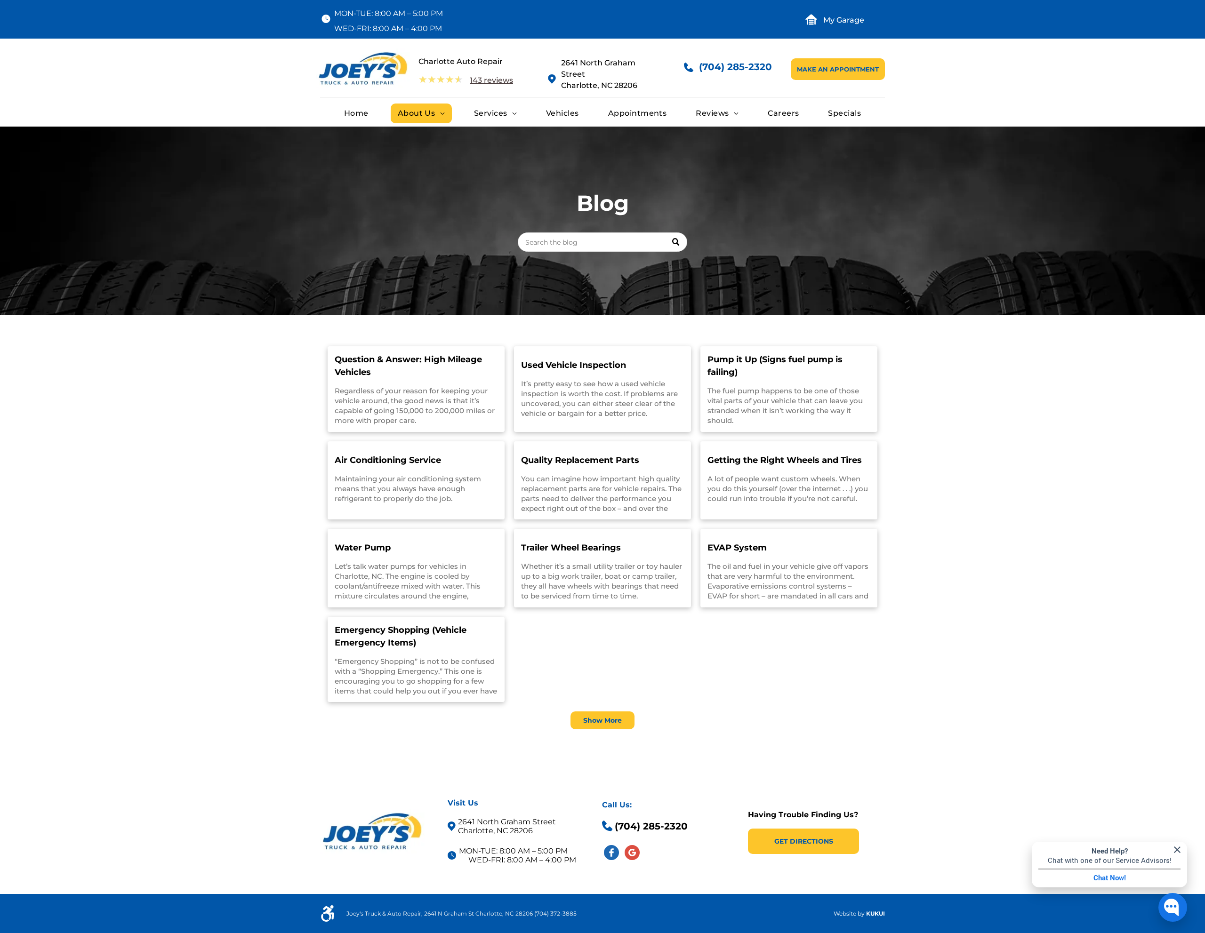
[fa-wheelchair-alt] (327, 919)
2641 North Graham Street (507, 821)
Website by (849, 913)
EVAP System (737, 547)
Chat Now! (1109, 878)
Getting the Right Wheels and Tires (784, 460)
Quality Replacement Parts (580, 460)
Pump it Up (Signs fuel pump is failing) (775, 365)
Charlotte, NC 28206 (599, 85)
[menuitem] (356, 113)
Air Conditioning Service (388, 460)
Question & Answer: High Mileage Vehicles (408, 365)
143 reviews (491, 80)
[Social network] (611, 853)
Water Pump (363, 547)
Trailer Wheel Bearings (571, 547)
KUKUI (875, 913)
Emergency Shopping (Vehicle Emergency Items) (400, 636)
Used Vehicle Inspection (573, 365)
